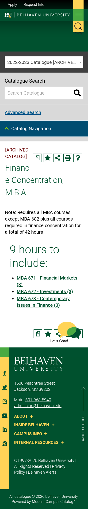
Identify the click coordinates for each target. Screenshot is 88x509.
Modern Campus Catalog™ (54, 501)
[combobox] (44, 62)
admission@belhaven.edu (37, 405)
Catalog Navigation (31, 128)
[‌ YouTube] (4, 415)
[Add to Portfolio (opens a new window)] (47, 158)
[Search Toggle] (78, 26)
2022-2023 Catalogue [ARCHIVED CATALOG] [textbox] (45, 62)
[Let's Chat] (65, 332)
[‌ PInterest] (4, 443)
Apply (12, 4)
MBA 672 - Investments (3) (45, 291)
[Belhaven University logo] (37, 15)
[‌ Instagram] (4, 401)
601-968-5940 (38, 399)
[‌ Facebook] (4, 373)
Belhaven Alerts (42, 472)
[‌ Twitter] (4, 387)
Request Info (34, 4)
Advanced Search (23, 112)
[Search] (77, 93)
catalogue (23, 496)
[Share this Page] (57, 158)
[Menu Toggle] (78, 15)
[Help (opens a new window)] (77, 158)
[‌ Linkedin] (4, 429)
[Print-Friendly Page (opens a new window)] (67, 158)
